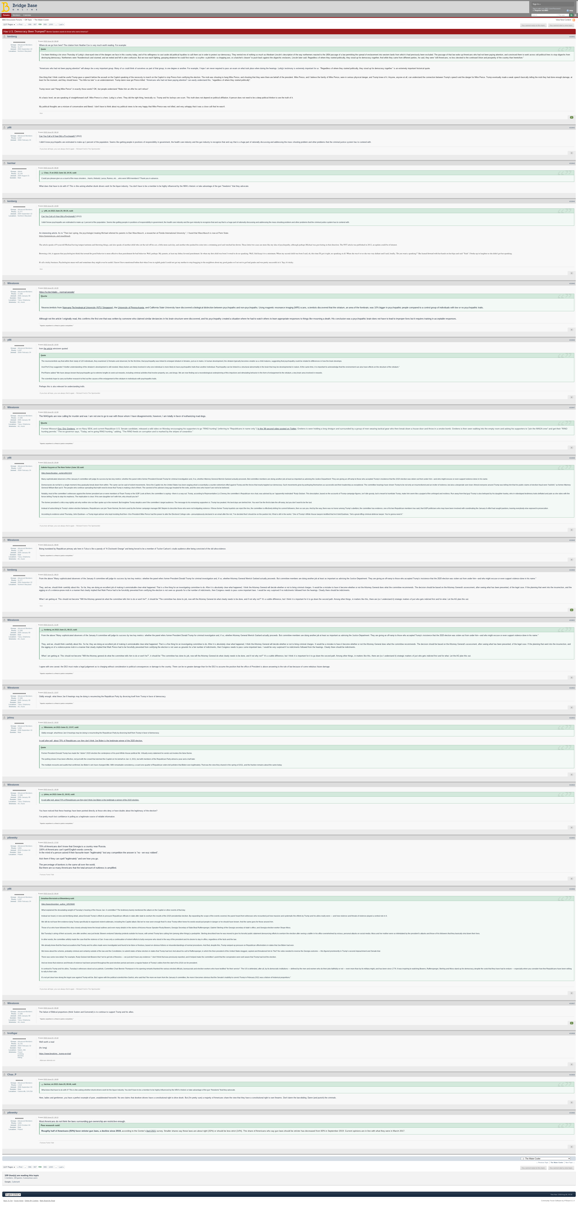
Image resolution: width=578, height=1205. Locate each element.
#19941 (572, 37)
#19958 (572, 1033)
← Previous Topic (542, 1162)
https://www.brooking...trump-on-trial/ (55, 1053)
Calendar (27, 15)
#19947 (572, 407)
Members (16, 15)
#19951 (572, 620)
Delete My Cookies (32, 1201)
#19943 (572, 163)
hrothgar (12, 1033)
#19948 (572, 458)
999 (45, 24)
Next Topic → (570, 1162)
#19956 (572, 889)
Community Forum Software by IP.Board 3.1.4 (558, 1201)
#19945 (572, 283)
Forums (6, 15)
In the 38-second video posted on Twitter (277, 429)
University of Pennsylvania (131, 307)
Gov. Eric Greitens (66, 429)
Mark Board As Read (47, 1201)
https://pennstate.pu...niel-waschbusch (54, 235)
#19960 (572, 1113)
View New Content (563, 20)
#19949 (572, 540)
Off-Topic (28, 20)
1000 (51, 24)
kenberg (12, 36)
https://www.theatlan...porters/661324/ (56, 473)
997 (35, 24)
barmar (11, 163)
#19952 (572, 688)
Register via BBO (541, 10)
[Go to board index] (20, 7)
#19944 (572, 201)
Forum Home (18, 1201)
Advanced (575, 15)
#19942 (572, 128)
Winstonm (13, 283)
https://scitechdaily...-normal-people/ (56, 292)
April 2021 (151, 1131)
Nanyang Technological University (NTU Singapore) (87, 307)
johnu (10, 717)
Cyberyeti (16, 1182)
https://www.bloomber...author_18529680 (58, 904)
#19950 (572, 570)
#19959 (572, 1075)
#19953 (572, 718)
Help (571, 10)
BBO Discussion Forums (12, 20)
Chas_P (11, 1074)
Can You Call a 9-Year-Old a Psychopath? (57, 136)
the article (48, 348)
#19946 (572, 340)
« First (19, 24)
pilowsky (12, 837)
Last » (61, 24)
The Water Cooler (41, 20)
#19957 (572, 1003)
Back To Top (8, 1201)
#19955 (572, 838)
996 (29, 24)
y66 (9, 127)
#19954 (572, 785)
